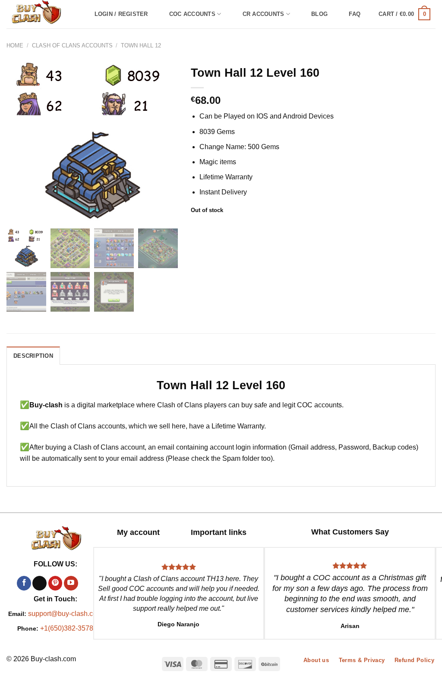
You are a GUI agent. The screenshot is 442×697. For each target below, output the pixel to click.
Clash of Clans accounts (72, 45)
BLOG (319, 14)
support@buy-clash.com (65, 613)
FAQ (354, 14)
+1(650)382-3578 (66, 628)
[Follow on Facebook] (24, 583)
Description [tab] (33, 356)
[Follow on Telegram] (86, 583)
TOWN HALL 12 (141, 45)
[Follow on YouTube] (71, 583)
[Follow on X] (39, 583)
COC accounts (192, 14)
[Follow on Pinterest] (55, 583)
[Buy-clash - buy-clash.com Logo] (41, 14)
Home (14, 45)
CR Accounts (263, 14)
